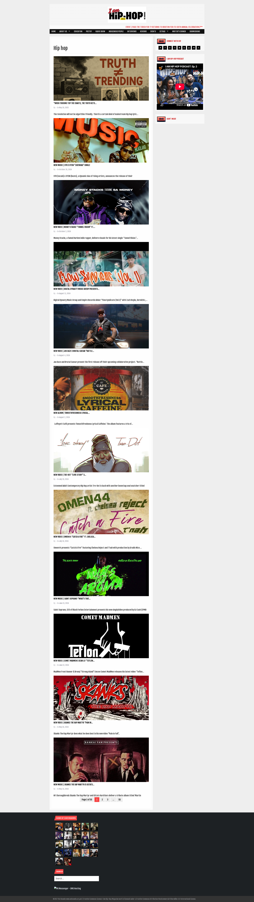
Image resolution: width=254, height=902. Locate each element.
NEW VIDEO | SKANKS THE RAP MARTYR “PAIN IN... (73, 722)
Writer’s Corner (179, 31)
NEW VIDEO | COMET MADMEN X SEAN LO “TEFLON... (74, 660)
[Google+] (170, 48)
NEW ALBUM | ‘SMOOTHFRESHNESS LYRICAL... (72, 413)
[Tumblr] (198, 48)
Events (153, 31)
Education (78, 31)
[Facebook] (165, 48)
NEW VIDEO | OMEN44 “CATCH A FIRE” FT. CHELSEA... (75, 536)
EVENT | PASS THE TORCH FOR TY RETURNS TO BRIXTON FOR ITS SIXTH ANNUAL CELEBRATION (135, 27)
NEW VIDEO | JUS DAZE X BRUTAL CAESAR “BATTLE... (74, 351)
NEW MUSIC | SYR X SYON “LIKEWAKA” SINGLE (72, 165)
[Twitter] (160, 48)
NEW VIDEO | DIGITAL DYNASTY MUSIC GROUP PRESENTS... (76, 289)
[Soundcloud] (194, 48)
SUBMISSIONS (195, 31)
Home (53, 31)
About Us (63, 31)
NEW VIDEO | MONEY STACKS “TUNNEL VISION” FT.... (74, 227)
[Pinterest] (179, 48)
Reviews (143, 31)
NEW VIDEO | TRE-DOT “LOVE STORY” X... (70, 474)
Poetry (89, 31)
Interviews (131, 31)
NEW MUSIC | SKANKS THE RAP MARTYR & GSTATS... (74, 784)
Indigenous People (116, 31)
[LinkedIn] (184, 48)
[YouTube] (189, 48)
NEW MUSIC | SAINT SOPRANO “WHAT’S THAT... (72, 598)
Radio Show (100, 31)
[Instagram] (174, 48)
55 (120, 799)
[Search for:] (76, 878)
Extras (162, 31)
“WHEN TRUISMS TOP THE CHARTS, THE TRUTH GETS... (75, 103)
